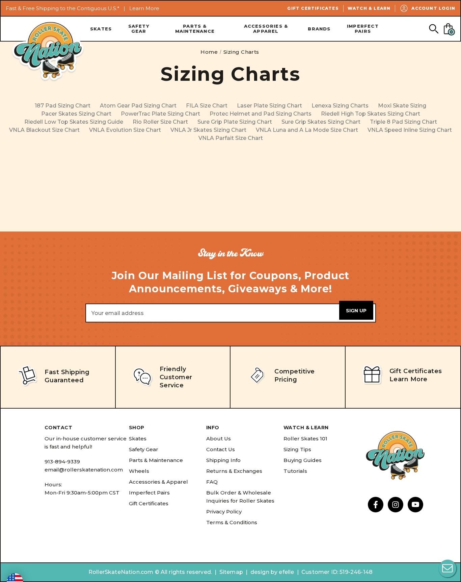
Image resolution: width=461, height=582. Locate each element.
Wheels (139, 471)
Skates (101, 28)
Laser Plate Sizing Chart (269, 105)
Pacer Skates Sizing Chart (76, 114)
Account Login (433, 8)
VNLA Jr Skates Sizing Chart (208, 130)
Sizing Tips (297, 449)
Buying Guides (302, 460)
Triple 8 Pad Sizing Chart (403, 122)
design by (263, 572)
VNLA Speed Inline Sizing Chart (410, 130)
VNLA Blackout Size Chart (44, 130)
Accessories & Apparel (266, 28)
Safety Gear (139, 28)
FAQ (212, 482)
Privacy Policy (224, 511)
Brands (319, 28)
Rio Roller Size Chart (160, 122)
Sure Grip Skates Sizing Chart (320, 122)
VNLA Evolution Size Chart (125, 130)
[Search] (433, 29)
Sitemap (231, 572)
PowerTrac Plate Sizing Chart (160, 114)
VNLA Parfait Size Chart (230, 138)
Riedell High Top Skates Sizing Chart (370, 114)
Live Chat (447, 568)
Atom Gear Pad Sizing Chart (138, 105)
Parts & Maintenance (195, 28)
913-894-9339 (62, 461)
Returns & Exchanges (234, 471)
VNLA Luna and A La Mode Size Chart (307, 130)
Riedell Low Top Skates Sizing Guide (73, 122)
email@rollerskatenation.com (84, 469)
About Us (218, 438)
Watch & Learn (369, 8)
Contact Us (220, 449)
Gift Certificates (312, 8)
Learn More (144, 8)
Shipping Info (223, 460)
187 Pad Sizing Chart (62, 105)
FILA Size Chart (206, 105)
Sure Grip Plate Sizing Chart (234, 122)
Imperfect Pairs (363, 28)
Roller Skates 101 (305, 438)
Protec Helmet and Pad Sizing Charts (260, 114)
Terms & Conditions (231, 522)
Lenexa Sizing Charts (340, 105)
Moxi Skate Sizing (402, 105)
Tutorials (295, 471)
